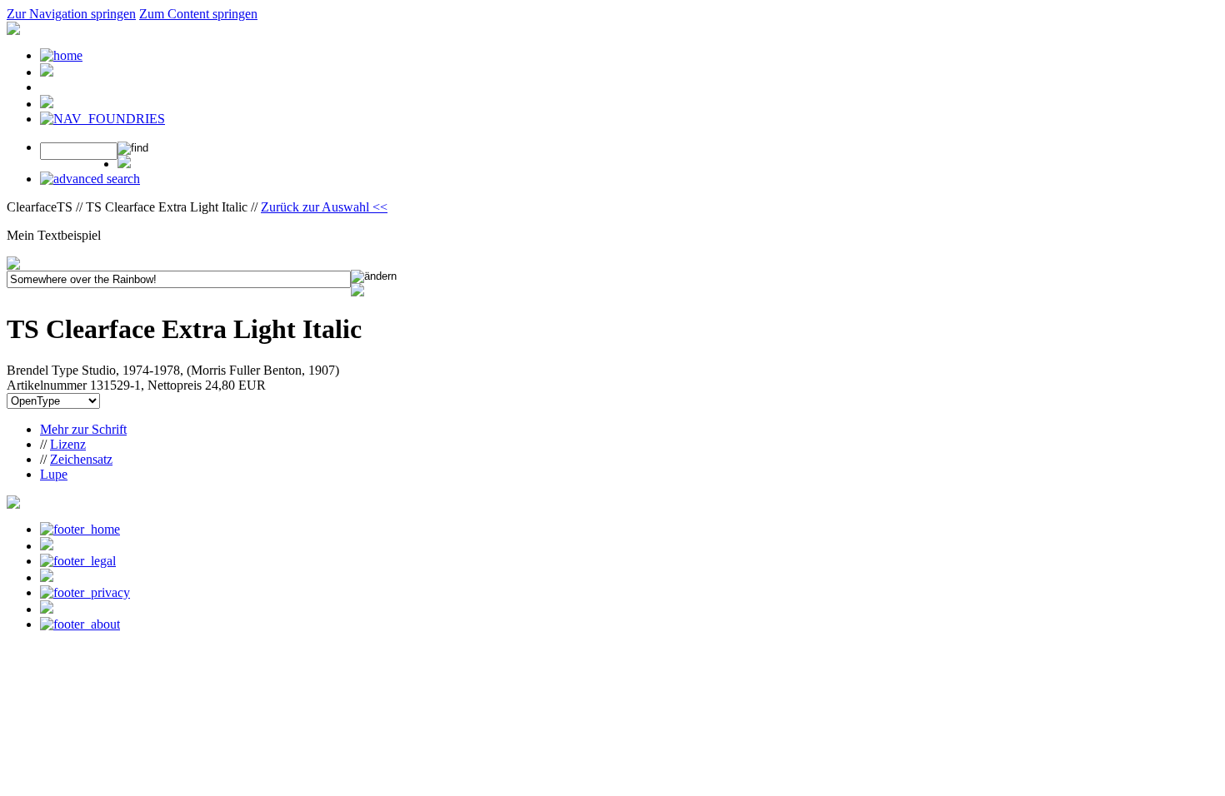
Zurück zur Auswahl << (324, 207)
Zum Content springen (198, 14)
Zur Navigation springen (71, 14)
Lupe (54, 474)
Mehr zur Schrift (83, 429)
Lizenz (68, 444)
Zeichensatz (81, 459)
